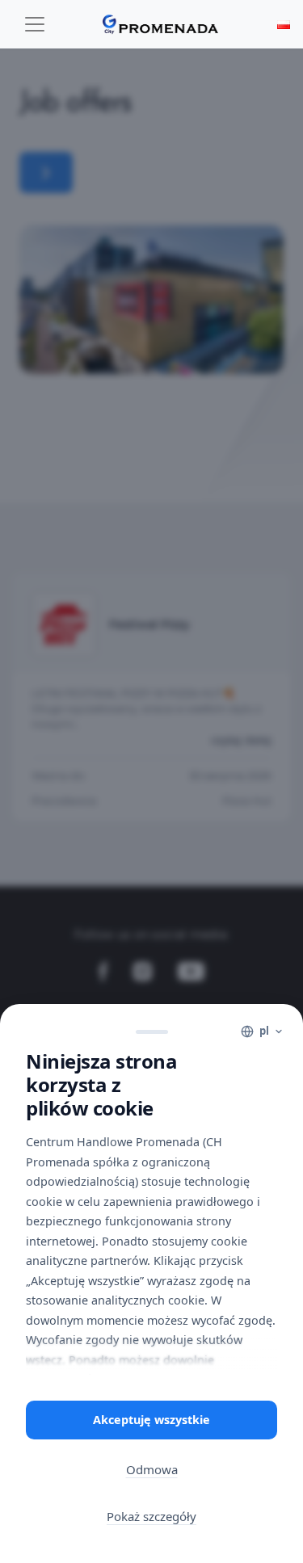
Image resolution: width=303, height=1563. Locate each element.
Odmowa (152, 1469)
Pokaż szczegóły (151, 1516)
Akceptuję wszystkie (151, 1419)
